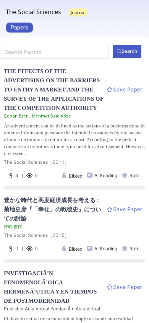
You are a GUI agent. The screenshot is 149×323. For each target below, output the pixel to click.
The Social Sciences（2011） (36, 162)
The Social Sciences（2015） (36, 235)
